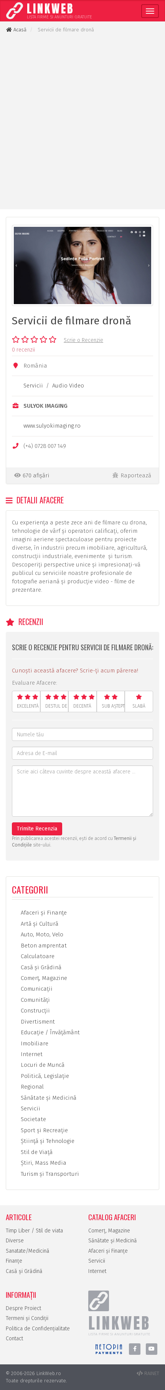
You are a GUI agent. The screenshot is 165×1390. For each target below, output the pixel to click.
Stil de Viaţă (36, 1152)
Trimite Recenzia (37, 828)
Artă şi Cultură (38, 923)
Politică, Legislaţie (44, 1076)
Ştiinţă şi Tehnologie (46, 1141)
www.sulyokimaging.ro (52, 425)
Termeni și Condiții (27, 1318)
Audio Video (68, 385)
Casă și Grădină (24, 1271)
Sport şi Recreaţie (43, 1130)
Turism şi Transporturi (49, 1173)
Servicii (33, 385)
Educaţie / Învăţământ (49, 1032)
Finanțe (14, 1261)
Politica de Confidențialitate (38, 1328)
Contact (14, 1338)
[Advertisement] (82, 121)
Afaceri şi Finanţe (43, 912)
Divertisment (37, 1021)
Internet (31, 1054)
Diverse (15, 1240)
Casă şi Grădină (40, 967)
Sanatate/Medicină (28, 1251)
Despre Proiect (23, 1308)
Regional (31, 1086)
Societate (32, 1119)
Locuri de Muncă (41, 1064)
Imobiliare (33, 1043)
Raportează (135, 475)
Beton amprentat (43, 945)
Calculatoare (36, 956)
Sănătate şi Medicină (47, 1097)
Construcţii (34, 1010)
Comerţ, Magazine (43, 978)
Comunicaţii (36, 988)
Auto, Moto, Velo (41, 934)
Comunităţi (34, 999)
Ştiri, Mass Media (42, 1162)
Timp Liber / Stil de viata (34, 1230)
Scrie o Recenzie (83, 340)
